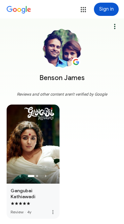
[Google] (19, 10)
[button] (83, 9)
